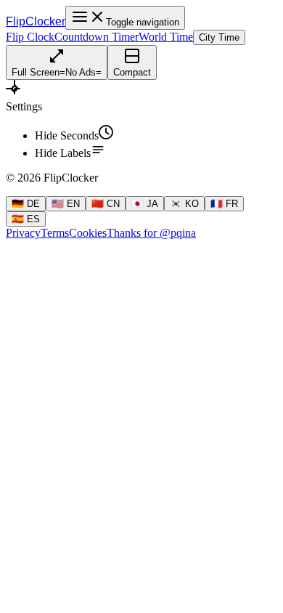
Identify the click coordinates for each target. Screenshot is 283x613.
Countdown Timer (96, 37)
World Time (166, 37)
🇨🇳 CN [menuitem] (105, 203)
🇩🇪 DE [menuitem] (26, 203)
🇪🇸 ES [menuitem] (26, 219)
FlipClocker (35, 21)
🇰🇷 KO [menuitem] (184, 203)
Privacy (23, 233)
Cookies (88, 233)
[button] (141, 96)
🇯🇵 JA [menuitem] (144, 203)
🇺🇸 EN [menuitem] (66, 203)
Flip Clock (30, 37)
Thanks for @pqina (151, 233)
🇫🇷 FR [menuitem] (224, 203)
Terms (55, 233)
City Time (219, 37)
